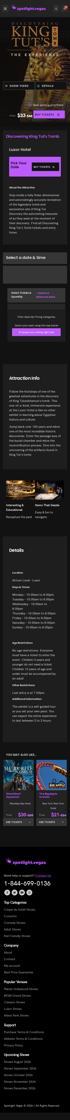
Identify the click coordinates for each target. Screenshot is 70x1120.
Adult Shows (12, 929)
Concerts (10, 916)
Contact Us (43, 875)
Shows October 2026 (18, 1075)
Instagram (29, 892)
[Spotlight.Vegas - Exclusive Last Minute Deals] (29, 8)
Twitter (15, 892)
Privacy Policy (13, 1045)
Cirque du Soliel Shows (19, 909)
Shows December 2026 (19, 1088)
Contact (9, 959)
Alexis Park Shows (16, 1015)
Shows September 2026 (20, 1068)
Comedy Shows (14, 922)
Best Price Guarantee (18, 972)
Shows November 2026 (20, 1081)
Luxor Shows (13, 1008)
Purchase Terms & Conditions (24, 1031)
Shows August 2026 (17, 1061)
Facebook (7, 892)
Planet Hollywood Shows (21, 989)
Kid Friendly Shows (17, 935)
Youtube (22, 892)
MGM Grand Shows (17, 995)
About (8, 952)
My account (12, 965)
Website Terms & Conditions (23, 1038)
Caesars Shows (14, 1002)
